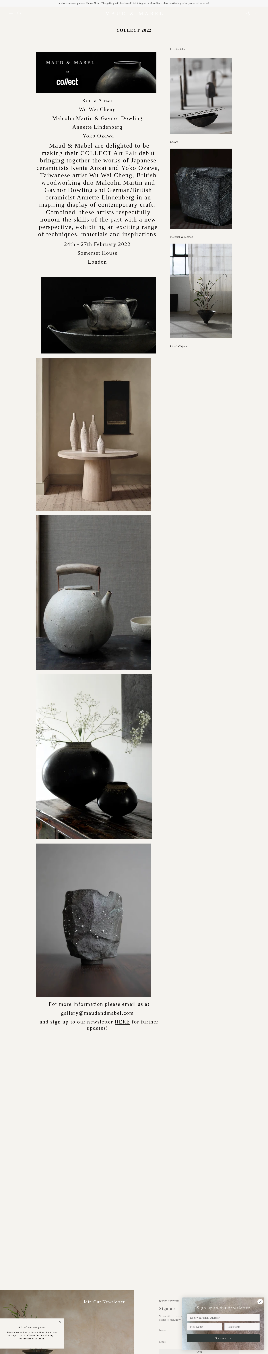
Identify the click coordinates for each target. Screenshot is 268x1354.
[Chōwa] (201, 96)
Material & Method (181, 236)
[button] (19, 13)
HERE (122, 1022)
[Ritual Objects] (201, 291)
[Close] (60, 1322)
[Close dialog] (260, 1301)
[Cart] (257, 13)
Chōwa (174, 141)
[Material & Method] (201, 189)
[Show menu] (11, 13)
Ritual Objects (178, 346)
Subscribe (223, 1338)
